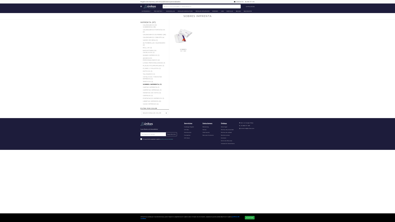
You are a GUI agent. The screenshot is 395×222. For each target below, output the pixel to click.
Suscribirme (171, 134)
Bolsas (238, 11)
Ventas (204, 129)
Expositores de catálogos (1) (149, 51)
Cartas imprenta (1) (151, 87)
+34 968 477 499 (245, 125)
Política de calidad (226, 132)
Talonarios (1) (149, 74)
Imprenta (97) (148, 22)
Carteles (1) (148, 95)
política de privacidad (166, 139)
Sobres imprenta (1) (152, 84)
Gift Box (186, 129)
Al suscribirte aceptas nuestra (158, 139)
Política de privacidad (227, 129)
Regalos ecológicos (203, 11)
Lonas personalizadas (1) (154, 63)
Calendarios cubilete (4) (153, 37)
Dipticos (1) (147, 71)
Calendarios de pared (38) (154, 34)
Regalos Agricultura (185, 11)
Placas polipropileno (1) (153, 65)
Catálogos (250, 6)
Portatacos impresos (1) (153, 98)
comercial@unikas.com (247, 128)
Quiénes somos (225, 135)
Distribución (187, 132)
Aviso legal (224, 127)
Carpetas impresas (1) (152, 90)
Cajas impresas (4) (151, 104)
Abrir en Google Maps (246, 123)
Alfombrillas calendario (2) (154, 44)
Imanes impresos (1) (151, 55)
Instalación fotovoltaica (228, 143)
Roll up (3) (147, 48)
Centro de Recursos (226, 140)
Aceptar (249, 217)
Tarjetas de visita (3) (152, 93)
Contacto (239, 1)
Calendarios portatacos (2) (154, 30)
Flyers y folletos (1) (152, 68)
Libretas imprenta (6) (152, 101)
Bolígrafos (248, 11)
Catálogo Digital (189, 127)
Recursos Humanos (208, 135)
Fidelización (206, 132)
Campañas (187, 135)
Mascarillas (170, 11)
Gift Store (187, 138)
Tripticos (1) (148, 81)
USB (222, 11)
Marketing (206, 127)
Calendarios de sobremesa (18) (150, 26)
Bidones (215, 11)
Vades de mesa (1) (150, 40)
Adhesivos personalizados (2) (151, 59)
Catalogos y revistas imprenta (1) (152, 78)
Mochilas (230, 11)
